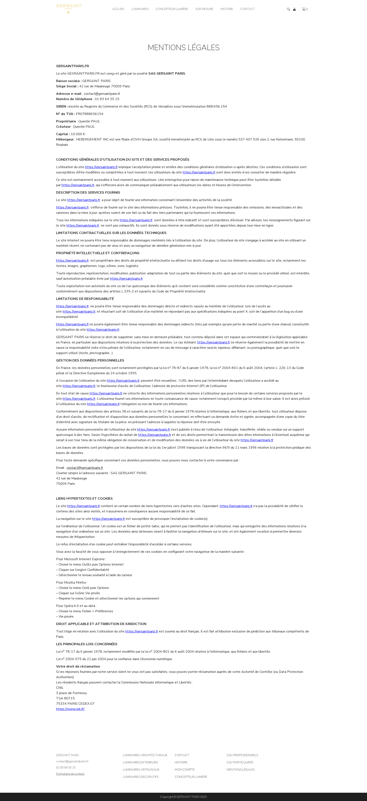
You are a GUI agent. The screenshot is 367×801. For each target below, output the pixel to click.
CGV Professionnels (242, 755)
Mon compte (185, 770)
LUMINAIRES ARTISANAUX (141, 770)
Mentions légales (241, 770)
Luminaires (140, 9)
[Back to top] (360, 784)
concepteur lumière (172, 9)
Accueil (118, 9)
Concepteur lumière (191, 777)
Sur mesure (204, 9)
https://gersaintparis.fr (101, 167)
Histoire (226, 9)
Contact (247, 9)
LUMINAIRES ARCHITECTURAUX (145, 755)
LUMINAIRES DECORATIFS (140, 777)
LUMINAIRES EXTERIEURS (140, 762)
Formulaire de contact (70, 774)
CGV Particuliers (240, 762)
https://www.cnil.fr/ (70, 709)
